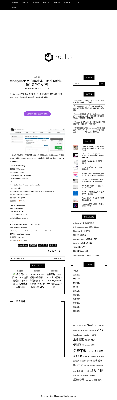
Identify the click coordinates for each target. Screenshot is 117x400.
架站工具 (25, 2)
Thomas (78, 100)
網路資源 (76, 303)
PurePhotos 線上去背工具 (82, 243)
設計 (74, 375)
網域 (78, 371)
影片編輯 (86, 365)
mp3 (86, 330)
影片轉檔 (92, 365)
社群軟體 (76, 299)
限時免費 (86, 375)
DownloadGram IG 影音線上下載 (85, 239)
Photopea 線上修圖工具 (81, 231)
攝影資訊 (76, 283)
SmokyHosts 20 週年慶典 (37, 114)
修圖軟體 (87, 345)
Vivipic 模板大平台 (79, 247)
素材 (74, 371)
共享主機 (100, 356)
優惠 (92, 345)
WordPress (77, 335)
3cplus (30, 88)
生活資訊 (36, 2)
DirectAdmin (92, 325)
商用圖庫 (83, 361)
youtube (86, 335)
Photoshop (92, 330)
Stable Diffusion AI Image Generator (86, 255)
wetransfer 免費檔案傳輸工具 (83, 223)
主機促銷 (93, 335)
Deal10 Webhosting (50, 155)
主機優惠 (78, 339)
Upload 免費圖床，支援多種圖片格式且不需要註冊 (87, 107)
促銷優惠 (78, 344)
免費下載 (79, 351)
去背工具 (76, 361)
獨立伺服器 (99, 365)
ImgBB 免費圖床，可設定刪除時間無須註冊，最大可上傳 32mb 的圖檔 (93, 148)
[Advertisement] (58, 32)
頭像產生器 (89, 380)
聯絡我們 (15, 7)
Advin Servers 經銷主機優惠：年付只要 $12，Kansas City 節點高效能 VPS (37, 280)
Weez (77, 122)
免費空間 (77, 356)
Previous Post (18, 258)
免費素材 (86, 357)
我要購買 (13, 198)
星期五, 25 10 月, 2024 (41, 88)
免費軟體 (93, 357)
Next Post (57, 258)
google (75, 330)
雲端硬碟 (92, 375)
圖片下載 (89, 361)
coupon (84, 325)
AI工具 (76, 2)
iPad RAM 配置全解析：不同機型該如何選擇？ (93, 205)
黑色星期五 (98, 380)
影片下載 (78, 365)
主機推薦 (67, 2)
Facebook (101, 325)
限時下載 (79, 375)
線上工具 (46, 2)
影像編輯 (97, 360)
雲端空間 (79, 379)
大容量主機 (43, 245)
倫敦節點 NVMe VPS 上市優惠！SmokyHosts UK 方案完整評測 (54, 280)
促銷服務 (33, 245)
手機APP (15, 2)
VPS (100, 330)
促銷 (93, 340)
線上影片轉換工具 (79, 235)
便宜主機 (87, 340)
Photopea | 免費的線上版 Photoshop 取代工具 (88, 131)
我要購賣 (13, 201)
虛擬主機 (53, 245)
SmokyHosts (22, 245)
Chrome (78, 325)
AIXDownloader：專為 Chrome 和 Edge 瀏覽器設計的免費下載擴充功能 (93, 156)
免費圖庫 (98, 351)
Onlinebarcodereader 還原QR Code (86, 227)
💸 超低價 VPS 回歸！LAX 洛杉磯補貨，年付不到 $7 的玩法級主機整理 (20, 280)
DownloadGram (81, 106)
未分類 (75, 287)
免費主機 (90, 351)
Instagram (81, 330)
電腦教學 (57, 2)
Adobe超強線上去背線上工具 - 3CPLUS (89, 114)
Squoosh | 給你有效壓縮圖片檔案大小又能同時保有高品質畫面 (93, 174)
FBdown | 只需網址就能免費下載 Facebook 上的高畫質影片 (92, 180)
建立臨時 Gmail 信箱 (80, 251)
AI (74, 325)
